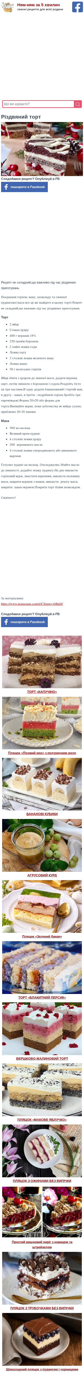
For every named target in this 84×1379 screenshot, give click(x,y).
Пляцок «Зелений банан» (42, 936)
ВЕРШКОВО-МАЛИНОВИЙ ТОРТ (42, 1058)
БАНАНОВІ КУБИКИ (42, 814)
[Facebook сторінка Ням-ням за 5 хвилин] (77, 3)
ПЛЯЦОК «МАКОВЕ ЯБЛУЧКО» (42, 1120)
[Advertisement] (42, 56)
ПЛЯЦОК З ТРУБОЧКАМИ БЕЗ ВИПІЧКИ (42, 1308)
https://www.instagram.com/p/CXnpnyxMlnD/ (32, 603)
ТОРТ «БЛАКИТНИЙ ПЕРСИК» (42, 997)
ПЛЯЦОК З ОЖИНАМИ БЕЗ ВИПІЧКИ (42, 1181)
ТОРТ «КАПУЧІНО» (42, 692)
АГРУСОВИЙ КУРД (42, 875)
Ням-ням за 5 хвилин (38, 5)
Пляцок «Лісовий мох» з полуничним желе (42, 753)
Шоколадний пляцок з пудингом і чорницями (42, 1369)
